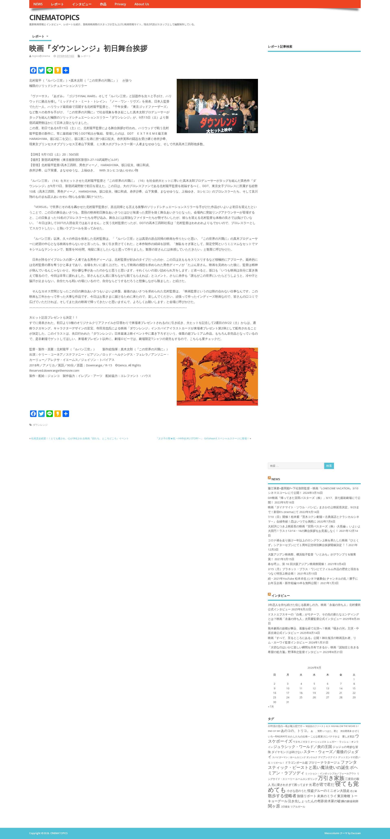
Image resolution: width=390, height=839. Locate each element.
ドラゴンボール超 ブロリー (302, 762)
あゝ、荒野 (316, 731)
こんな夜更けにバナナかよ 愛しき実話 (332, 736)
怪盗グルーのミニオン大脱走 (328, 790)
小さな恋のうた (297, 791)
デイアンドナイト (328, 757)
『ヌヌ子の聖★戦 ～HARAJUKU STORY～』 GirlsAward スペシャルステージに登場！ (202, 438)
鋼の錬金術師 (349, 801)
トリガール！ (277, 762)
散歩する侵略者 (282, 795)
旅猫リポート (306, 796)
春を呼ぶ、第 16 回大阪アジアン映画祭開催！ (297, 564)
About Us (141, 4)
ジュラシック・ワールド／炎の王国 (302, 746)
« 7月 (271, 706)
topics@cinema (41, 56)
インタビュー (82, 4)
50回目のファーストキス (318, 726)
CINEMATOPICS (54, 17)
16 (274, 693)
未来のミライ (327, 796)
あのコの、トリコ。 (295, 730)
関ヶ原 (274, 806)
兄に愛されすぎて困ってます (289, 785)
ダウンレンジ (40, 425)
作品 (103, 4)
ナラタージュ (330, 762)
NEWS (38, 4)
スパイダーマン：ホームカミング (289, 757)
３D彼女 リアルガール (293, 806)
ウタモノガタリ (301, 741)
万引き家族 (331, 777)
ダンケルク (311, 757)
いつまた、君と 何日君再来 (337, 731)
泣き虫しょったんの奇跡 (306, 801)
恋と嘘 (353, 791)
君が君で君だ (323, 784)
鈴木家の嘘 (332, 801)
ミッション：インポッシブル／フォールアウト (330, 773)
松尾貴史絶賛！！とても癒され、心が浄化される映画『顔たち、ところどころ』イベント (80, 438)
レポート (57, 4)
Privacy (120, 4)
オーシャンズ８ (318, 741)
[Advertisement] (314, 253)
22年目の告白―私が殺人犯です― (286, 726)
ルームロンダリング (306, 779)
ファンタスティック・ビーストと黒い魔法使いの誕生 (312, 764)
